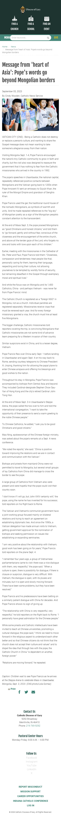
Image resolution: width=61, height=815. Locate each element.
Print (13, 689)
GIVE (56, 37)
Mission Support (30, 791)
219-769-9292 (33, 725)
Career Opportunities (30, 796)
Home (4, 47)
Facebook (31, 757)
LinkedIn (31, 769)
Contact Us (29, 711)
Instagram (31, 761)
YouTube (31, 765)
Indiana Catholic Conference (30, 801)
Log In (30, 805)
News (13, 47)
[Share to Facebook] (19, 692)
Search (48, 37)
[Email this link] (33, 692)
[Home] (30, 8)
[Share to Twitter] (26, 692)
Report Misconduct (30, 786)
